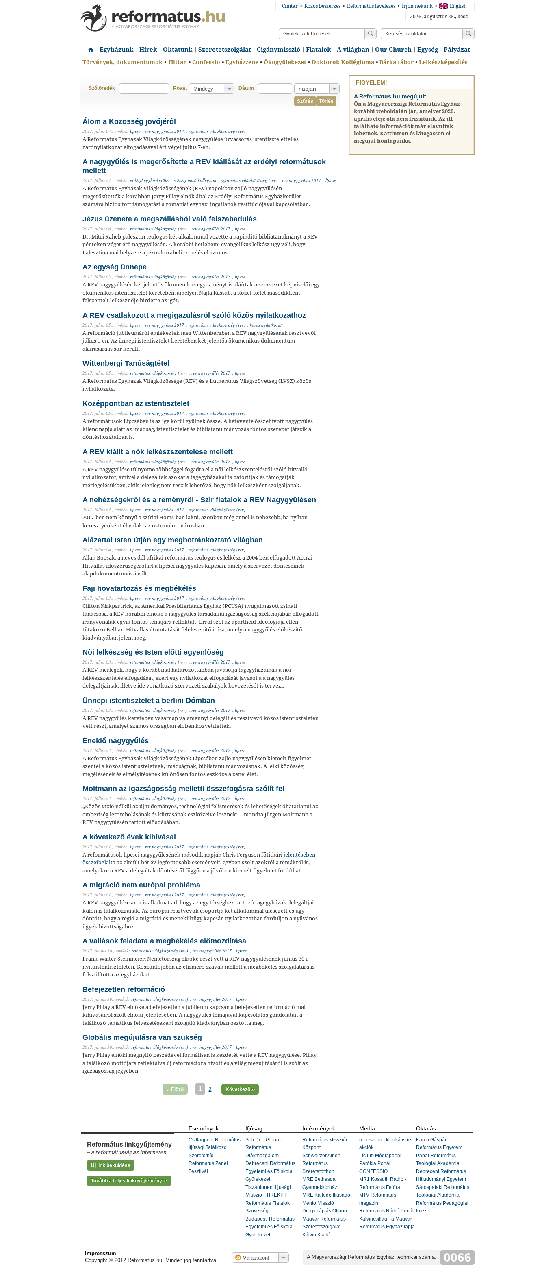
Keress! (468, 33)
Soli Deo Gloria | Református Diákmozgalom (263, 1147)
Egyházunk (117, 49)
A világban (353, 49)
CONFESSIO (373, 1171)
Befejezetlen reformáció (123, 989)
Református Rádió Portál (386, 1211)
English (458, 6)
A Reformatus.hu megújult (390, 96)
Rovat (180, 88)
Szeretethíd (201, 1155)
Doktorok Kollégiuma (343, 62)
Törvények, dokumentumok (122, 62)
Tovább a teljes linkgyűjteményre (129, 1181)
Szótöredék (102, 88)
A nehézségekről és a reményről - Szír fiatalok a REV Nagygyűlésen (199, 500)
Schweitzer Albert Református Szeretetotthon (321, 1163)
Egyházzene (241, 62)
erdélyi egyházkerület (149, 180)
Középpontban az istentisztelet (135, 403)
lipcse (135, 131)
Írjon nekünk (417, 6)
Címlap (88, 46)
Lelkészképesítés (443, 62)
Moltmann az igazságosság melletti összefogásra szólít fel (183, 789)
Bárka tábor (396, 62)
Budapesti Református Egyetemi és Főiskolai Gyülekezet (270, 1227)
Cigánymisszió (278, 49)
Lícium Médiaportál (380, 1155)
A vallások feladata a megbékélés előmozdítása (164, 941)
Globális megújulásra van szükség (142, 1037)
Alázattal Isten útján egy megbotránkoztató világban (172, 540)
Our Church (393, 49)
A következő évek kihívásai (129, 837)
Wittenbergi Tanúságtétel (125, 363)
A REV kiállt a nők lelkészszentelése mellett (157, 452)
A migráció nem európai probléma (141, 885)
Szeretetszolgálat (224, 49)
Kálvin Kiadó (316, 1235)
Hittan (178, 62)
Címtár (290, 6)
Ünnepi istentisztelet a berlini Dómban (148, 700)
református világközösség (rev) (217, 131)
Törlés (326, 101)
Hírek (148, 49)
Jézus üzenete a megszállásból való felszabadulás (169, 219)
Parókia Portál (374, 1163)
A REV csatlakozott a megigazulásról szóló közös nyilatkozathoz (194, 315)
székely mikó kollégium (195, 180)
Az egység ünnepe (114, 267)
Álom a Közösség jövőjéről (129, 121)
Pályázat (457, 49)
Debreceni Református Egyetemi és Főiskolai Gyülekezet (270, 1171)
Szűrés (305, 101)
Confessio (206, 62)
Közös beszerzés (322, 6)
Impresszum (100, 1253)
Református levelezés (371, 6)
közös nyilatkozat (266, 325)
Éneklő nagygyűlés (115, 741)
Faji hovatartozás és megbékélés (139, 588)
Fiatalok (318, 49)
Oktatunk (178, 49)
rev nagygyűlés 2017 (164, 131)
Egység (427, 49)
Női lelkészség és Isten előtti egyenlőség (153, 652)
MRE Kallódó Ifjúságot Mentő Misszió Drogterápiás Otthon (326, 1203)
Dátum (246, 88)
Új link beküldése (110, 1165)
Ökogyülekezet (285, 62)
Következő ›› (240, 1089)
